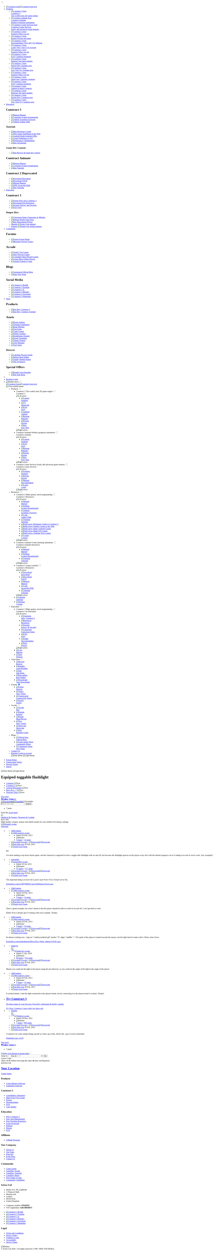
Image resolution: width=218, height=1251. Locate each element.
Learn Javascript (12, 1123)
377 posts (29, 869)
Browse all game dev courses (28, 153)
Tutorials (20, 168)
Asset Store (16, 659)
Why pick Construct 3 (27, 201)
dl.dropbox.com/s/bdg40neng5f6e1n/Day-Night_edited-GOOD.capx (33, 941)
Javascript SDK (23, 185)
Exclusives (20, 362)
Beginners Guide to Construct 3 (46, 524)
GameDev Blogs (12, 1175)
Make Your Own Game (15, 1098)
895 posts (28, 1023)
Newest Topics (27, 242)
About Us (10, 1150)
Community (11, 229)
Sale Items (20, 375)
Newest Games (23, 255)
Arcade (14, 705)
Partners (9, 1126)
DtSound (4, 826)
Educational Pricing (24, 222)
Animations (24, 325)
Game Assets (11, 1169)
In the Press (10, 1156)
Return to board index (20, 1053)
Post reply (5, 797)
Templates (22, 338)
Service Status (11, 1242)
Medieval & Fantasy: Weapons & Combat (17, 817)
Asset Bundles (25, 372)
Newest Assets (26, 355)
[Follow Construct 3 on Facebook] (21, 294)
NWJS (24, 181)
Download (26, 179)
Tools (19, 345)
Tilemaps (20, 343)
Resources (10, 104)
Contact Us (15, 751)
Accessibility (11, 1240)
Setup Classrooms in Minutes (33, 217)
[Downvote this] (39, 842)
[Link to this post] (17, 844)
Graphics (22, 334)
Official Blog (27, 272)
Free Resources (28, 203)
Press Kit (9, 1154)
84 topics (19, 958)
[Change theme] (23, 755)
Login (15, 379)
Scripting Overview (27, 119)
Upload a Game (25, 261)
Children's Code (12, 1238)
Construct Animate (36, 432)
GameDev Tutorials (14, 1173)
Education (10, 190)
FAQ (19, 207)
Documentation (12, 1102)
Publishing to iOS (25, 138)
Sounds (26, 336)
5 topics (19, 840)
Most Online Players (26, 259)
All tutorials (21, 143)
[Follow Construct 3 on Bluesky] (20, 292)
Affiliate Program (13, 1140)
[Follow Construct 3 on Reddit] (19, 285)
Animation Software (14, 1086)
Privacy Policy (12, 1235)
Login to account (25, 753)
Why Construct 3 (13, 1117)
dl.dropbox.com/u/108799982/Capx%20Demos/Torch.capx (29, 884)
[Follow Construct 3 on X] (17, 290)
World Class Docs (26, 220)
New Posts (21, 274)
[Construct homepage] (21, 7)
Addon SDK (24, 122)
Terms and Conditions (15, 1233)
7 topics (19, 1023)
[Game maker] (21, 384)
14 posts (27, 840)
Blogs (13, 735)
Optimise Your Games (42, 533)
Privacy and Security (28, 205)
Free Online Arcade (14, 1178)
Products (9, 9)
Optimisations (29, 141)
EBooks (21, 327)
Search (8, 767)
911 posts (29, 958)
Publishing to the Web (31, 134)
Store (8, 299)
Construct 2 (27, 565)
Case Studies (11, 1107)
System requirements (29, 117)
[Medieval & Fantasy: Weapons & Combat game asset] (2, 815)
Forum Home (24, 239)
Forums (14, 685)
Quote (24, 847)
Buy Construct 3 (23, 309)
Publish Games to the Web (43, 526)
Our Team (10, 1152)
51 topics (19, 869)
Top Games (24, 252)
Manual (22, 115)
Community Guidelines (15, 1180)
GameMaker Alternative (15, 1095)
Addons (21, 322)
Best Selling (24, 357)
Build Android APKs (28, 136)
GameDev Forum (13, 1171)
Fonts (19, 329)
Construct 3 (34, 391)
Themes (22, 340)
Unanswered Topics (14, 762)
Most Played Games (30, 257)
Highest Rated (25, 359)
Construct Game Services (40, 464)
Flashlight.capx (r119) (14, 1038)
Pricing (9, 1100)
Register (9, 379)
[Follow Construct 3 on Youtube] (20, 287)
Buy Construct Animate (26, 312)
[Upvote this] (19, 842)
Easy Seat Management (15, 1119)
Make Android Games (42, 529)
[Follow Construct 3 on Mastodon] (21, 296)
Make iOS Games (40, 531)
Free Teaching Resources (16, 1121)
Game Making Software (15, 1083)
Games (21, 331)
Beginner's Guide (24, 131)
